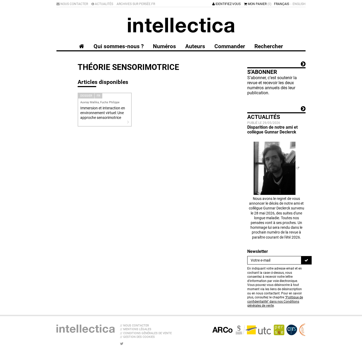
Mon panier (259, 4)
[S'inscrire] (306, 260)
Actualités (103, 4)
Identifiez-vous (228, 4)
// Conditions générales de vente (146, 333)
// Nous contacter (134, 325)
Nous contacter (74, 4)
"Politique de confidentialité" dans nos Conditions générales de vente (275, 301)
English (299, 4)
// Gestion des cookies (137, 337)
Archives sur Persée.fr (136, 4)
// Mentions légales (135, 329)
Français (281, 4)
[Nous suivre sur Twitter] (121, 344)
